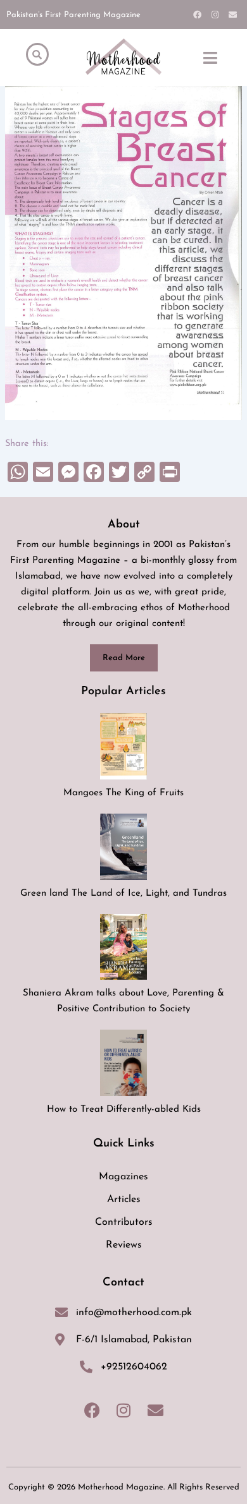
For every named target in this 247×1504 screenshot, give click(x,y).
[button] (210, 57)
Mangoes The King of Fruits (123, 793)
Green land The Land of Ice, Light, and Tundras (123, 893)
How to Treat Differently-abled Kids (124, 1109)
